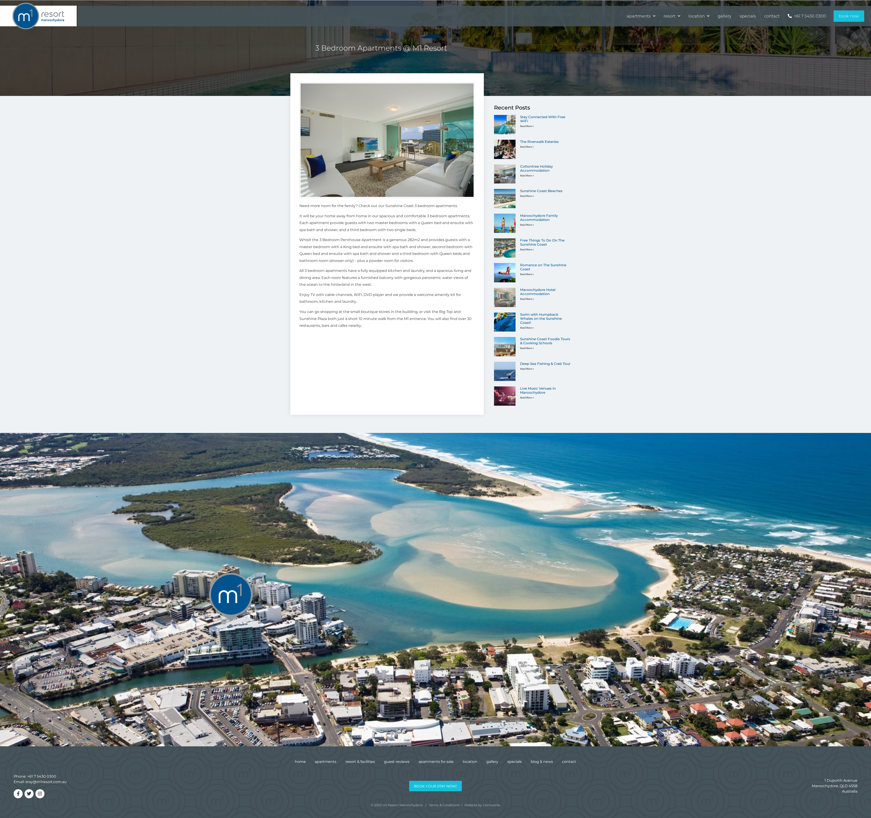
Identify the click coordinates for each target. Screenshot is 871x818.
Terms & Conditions (444, 805)
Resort (669, 16)
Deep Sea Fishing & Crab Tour (545, 363)
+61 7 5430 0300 (41, 776)
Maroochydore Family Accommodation (539, 217)
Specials (748, 16)
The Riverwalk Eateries (539, 141)
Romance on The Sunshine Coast (543, 267)
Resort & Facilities (360, 761)
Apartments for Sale (436, 761)
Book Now (849, 16)
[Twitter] (29, 793)
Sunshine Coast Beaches (541, 191)
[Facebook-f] (18, 793)
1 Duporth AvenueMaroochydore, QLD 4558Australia (834, 786)
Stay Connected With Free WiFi (542, 119)
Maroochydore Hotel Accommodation (537, 292)
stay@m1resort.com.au (46, 782)
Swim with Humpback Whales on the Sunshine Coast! (541, 318)
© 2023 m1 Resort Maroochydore (397, 805)
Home (300, 761)
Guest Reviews (396, 761)
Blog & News (542, 761)
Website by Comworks (482, 805)
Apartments (639, 16)
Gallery (725, 16)
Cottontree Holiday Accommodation (536, 168)
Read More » (527, 126)
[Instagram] (39, 793)
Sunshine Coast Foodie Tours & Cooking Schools (545, 341)
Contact (772, 16)
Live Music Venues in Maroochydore (538, 390)
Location (696, 16)
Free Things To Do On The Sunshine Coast (542, 242)
